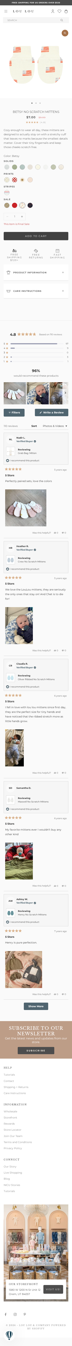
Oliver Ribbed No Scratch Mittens (36, 679)
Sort (34, 426)
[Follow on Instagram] (15, 1314)
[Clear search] (62, 20)
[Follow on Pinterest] (25, 1314)
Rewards (9, 1123)
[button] (36, 344)
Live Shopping (13, 1172)
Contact (9, 1081)
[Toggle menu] (6, 11)
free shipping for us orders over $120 (36, 2)
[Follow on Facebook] (5, 1314)
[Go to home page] (23, 11)
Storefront (10, 1117)
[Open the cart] (66, 11)
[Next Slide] (65, 393)
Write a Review (55, 413)
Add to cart (36, 236)
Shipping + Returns (16, 1087)
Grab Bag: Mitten (27, 453)
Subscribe (36, 1050)
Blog (7, 1178)
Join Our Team (13, 1136)
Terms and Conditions (18, 1142)
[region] (36, 393)
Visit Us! (53, 1289)
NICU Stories (12, 1185)
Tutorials (9, 1074)
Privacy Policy (13, 1148)
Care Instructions (15, 1093)
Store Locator (12, 1129)
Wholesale (10, 1111)
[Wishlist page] (59, 11)
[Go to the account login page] (53, 11)
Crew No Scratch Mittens (32, 561)
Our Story (10, 1166)
